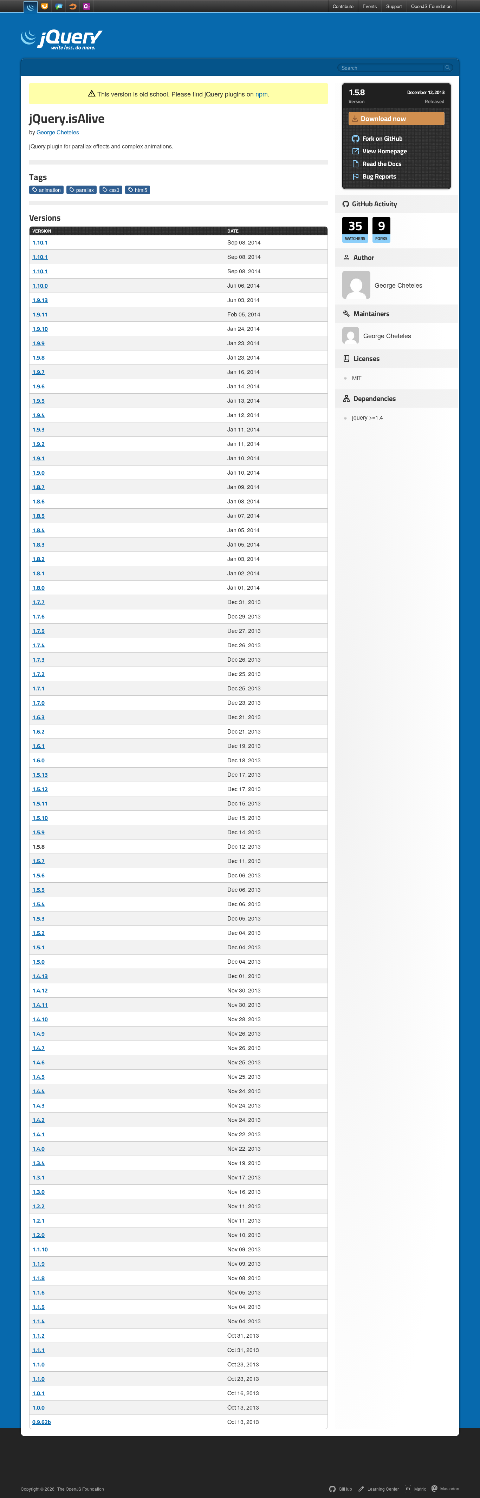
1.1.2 (38, 1335)
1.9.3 (38, 429)
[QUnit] (87, 6)
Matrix (420, 1489)
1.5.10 (40, 817)
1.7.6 (38, 616)
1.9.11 (40, 314)
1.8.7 (38, 487)
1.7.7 (38, 602)
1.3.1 (38, 1177)
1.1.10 (40, 1249)
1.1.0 (38, 1364)
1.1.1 (38, 1350)
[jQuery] (31, 7)
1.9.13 (40, 300)
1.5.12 (40, 789)
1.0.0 (38, 1407)
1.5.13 (40, 774)
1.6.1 (38, 746)
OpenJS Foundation (431, 6)
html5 (141, 189)
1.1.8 (38, 1278)
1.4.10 (40, 1019)
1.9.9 (38, 343)
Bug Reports (379, 176)
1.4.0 (38, 1148)
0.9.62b (41, 1422)
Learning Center (383, 1489)
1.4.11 (40, 1004)
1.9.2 (38, 444)
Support (394, 6)
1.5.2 (38, 933)
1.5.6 (38, 875)
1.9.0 (38, 472)
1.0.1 (38, 1393)
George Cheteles (58, 132)
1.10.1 (40, 242)
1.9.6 (38, 386)
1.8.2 (38, 559)
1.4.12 (40, 990)
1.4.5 (38, 1076)
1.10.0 (40, 285)
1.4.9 (38, 1033)
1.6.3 (38, 717)
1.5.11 (40, 803)
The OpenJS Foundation (80, 1489)
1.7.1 (38, 688)
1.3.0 (38, 1191)
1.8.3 (38, 544)
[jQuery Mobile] (59, 6)
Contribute (343, 6)
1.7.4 (38, 645)
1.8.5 (38, 515)
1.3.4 (38, 1163)
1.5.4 (38, 904)
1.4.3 (38, 1105)
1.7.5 (38, 631)
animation (50, 189)
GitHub (345, 1489)
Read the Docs (382, 164)
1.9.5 (38, 400)
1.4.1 (38, 1134)
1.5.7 (38, 861)
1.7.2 (38, 674)
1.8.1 (38, 573)
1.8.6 (38, 501)
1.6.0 (38, 760)
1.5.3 (38, 918)
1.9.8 (38, 357)
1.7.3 (38, 659)
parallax (85, 189)
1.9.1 (38, 458)
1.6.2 (38, 731)
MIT (357, 378)
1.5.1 (38, 947)
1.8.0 (38, 587)
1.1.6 (38, 1292)
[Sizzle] (73, 6)
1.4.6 (38, 1062)
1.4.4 (38, 1091)
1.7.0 (38, 702)
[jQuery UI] (45, 6)
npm (261, 93)
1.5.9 (38, 832)
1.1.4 (38, 1321)
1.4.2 (38, 1120)
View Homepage (385, 151)
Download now (383, 118)
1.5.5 (38, 889)
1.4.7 (38, 1048)
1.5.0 (38, 961)
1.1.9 (38, 1263)
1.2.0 (38, 1235)
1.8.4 (38, 530)
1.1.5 (38, 1307)
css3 (114, 189)
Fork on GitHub (383, 138)
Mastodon (449, 1488)
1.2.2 (38, 1206)
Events (370, 6)
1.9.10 (40, 328)
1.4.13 (40, 976)
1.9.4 (38, 415)
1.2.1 (38, 1220)
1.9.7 (38, 372)
